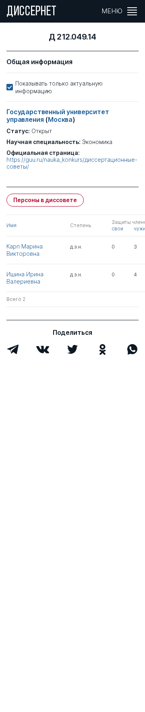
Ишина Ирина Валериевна (25, 278)
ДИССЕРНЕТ (31, 12)
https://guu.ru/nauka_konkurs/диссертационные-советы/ (71, 163)
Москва (60, 119)
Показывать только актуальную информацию (59, 87)
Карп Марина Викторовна (24, 250)
